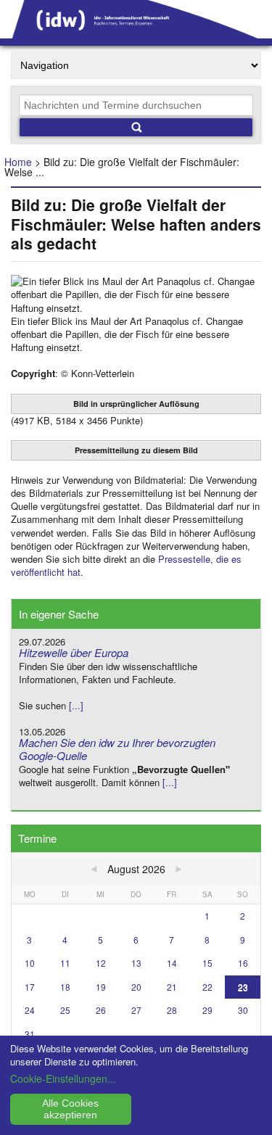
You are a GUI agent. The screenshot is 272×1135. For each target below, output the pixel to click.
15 (207, 963)
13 (136, 963)
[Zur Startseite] (136, 33)
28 (172, 1010)
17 (30, 987)
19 (101, 987)
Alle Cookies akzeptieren (70, 1108)
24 (30, 1010)
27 (136, 1010)
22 (207, 987)
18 (65, 987)
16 (243, 963)
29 (207, 1010)
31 (30, 1034)
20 (136, 987)
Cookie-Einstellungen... (63, 1078)
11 (65, 963)
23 (243, 987)
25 (65, 1010)
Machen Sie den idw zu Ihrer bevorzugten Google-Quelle (117, 749)
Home (18, 161)
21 (172, 987)
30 (243, 1010)
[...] (76, 705)
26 (101, 1010)
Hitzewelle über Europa (73, 652)
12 (101, 963)
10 (30, 963)
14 (172, 963)
